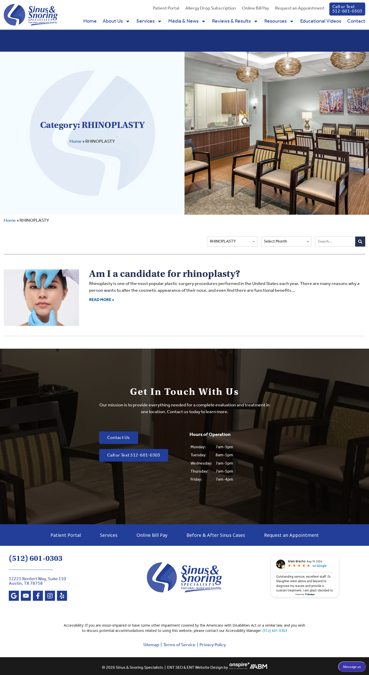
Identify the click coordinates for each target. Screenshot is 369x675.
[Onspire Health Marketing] (239, 668)
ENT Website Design (205, 668)
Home (90, 21)
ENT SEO (175, 668)
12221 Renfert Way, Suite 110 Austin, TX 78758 (37, 581)
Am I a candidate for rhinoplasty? (164, 274)
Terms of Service (179, 645)
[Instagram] (50, 596)
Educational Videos (320, 21)
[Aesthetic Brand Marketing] (258, 668)
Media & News (183, 21)
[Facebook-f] (38, 596)
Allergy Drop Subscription (210, 8)
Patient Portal (166, 8)
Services (145, 21)
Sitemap (151, 645)
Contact (356, 21)
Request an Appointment (299, 8)
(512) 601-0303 (36, 558)
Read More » (101, 300)
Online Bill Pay (255, 8)
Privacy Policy (213, 645)
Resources (275, 21)
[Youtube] (26, 596)
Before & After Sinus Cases (216, 535)
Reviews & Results (231, 21)
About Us (113, 21)
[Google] (14, 596)
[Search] (360, 242)
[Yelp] (62, 596)
